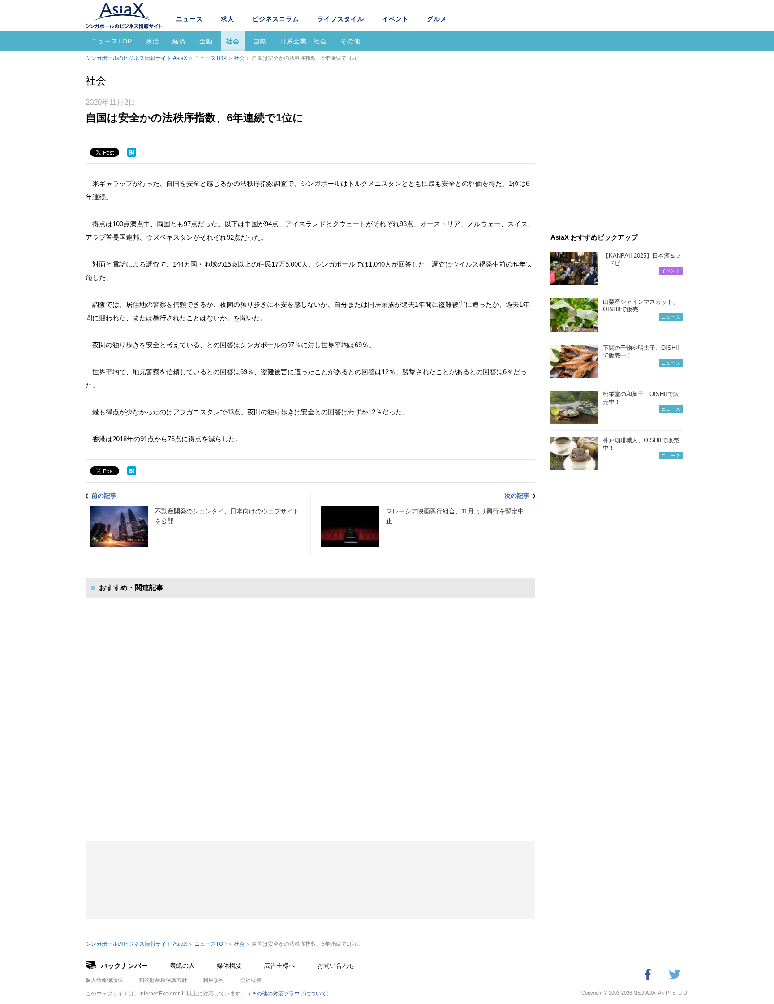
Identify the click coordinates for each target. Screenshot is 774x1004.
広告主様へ (279, 965)
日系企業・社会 (303, 41)
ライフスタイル (340, 18)
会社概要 (251, 980)
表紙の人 (182, 965)
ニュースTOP (111, 41)
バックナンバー (124, 966)
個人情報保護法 (104, 980)
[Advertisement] (310, 710)
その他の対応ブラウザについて (289, 994)
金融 (206, 41)
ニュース (189, 18)
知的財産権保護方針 (163, 980)
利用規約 (213, 980)
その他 (350, 41)
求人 (227, 18)
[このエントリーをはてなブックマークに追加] (131, 152)
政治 (152, 41)
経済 (179, 41)
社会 (233, 41)
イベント (395, 18)
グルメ (437, 18)
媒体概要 (229, 965)
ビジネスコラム (275, 18)
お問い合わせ (336, 965)
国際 (260, 41)
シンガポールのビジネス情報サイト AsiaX (136, 58)
